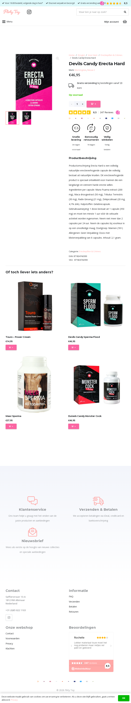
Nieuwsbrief (32, 541)
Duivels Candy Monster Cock (84, 416)
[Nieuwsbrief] (32, 532)
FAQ (71, 596)
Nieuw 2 (91, 70)
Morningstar (80, 70)
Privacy (9, 643)
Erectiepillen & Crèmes (111, 55)
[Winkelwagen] (125, 22)
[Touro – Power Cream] (34, 305)
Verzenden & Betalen (98, 510)
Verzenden (74, 601)
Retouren (73, 611)
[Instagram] (29, 12)
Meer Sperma (13, 416)
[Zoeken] (125, 12)
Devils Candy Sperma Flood (84, 337)
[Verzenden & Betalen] (98, 500)
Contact (10, 633)
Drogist (81, 55)
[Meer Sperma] (34, 384)
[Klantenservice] (32, 500)
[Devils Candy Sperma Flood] (96, 305)
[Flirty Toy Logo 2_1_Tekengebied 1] (11, 12)
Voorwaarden (12, 638)
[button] (7, 22)
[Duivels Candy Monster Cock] (96, 384)
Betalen (73, 606)
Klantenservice (32, 510)
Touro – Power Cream (18, 337)
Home (72, 55)
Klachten (10, 648)
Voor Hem (92, 55)
